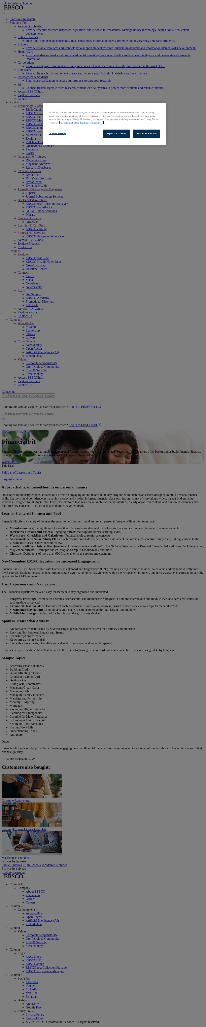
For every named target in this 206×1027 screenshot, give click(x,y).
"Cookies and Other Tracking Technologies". (81, 123)
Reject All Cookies (116, 133)
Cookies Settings (57, 133)
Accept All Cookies (147, 133)
